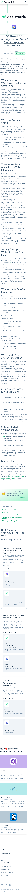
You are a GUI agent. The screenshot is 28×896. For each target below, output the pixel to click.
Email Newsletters (20, 53)
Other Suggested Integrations (10, 521)
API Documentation (6, 860)
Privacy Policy (5, 875)
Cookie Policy (5, 869)
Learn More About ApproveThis (11, 515)
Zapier (10, 262)
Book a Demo (5, 512)
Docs (2, 857)
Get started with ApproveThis (16, 476)
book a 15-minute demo (8, 478)
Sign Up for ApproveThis (9, 510)
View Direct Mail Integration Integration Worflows (13, 517)
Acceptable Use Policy (7, 872)
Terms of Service (6, 866)
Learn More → (22, 497)
